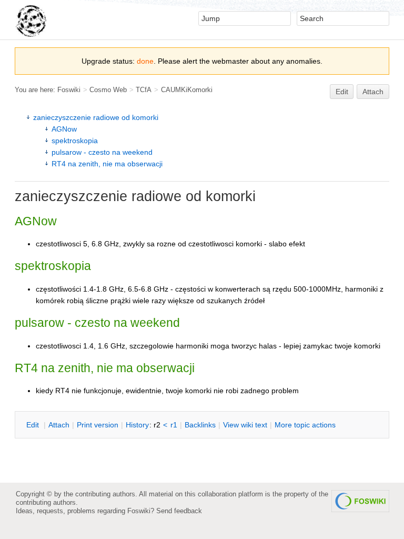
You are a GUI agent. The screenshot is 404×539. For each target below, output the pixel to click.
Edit (342, 91)
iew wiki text (245, 425)
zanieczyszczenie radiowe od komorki (95, 117)
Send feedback (179, 511)
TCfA (144, 90)
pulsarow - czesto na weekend (102, 152)
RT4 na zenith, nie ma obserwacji (107, 163)
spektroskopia (75, 140)
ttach (58, 425)
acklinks (200, 425)
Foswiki (68, 90)
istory (137, 425)
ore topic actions (305, 425)
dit (33, 425)
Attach (372, 91)
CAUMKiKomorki (187, 90)
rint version (97, 425)
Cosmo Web (108, 90)
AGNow (64, 129)
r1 (173, 425)
